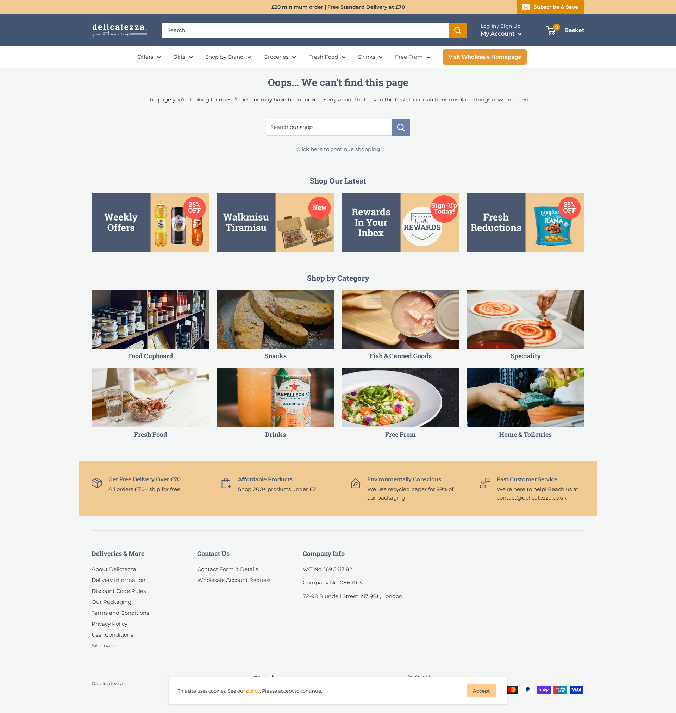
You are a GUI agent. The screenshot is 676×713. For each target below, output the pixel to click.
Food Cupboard (150, 356)
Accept (481, 691)
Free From (409, 57)
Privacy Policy (109, 623)
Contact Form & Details (227, 569)
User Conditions (112, 634)
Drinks (366, 57)
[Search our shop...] (401, 127)
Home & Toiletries (525, 434)
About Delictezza (114, 569)
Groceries (276, 57)
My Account (498, 33)
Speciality (526, 356)
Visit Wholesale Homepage (485, 57)
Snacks (275, 356)
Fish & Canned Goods (401, 356)
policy (253, 691)
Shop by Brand (224, 57)
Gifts (179, 57)
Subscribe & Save (556, 7)
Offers (145, 57)
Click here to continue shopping (338, 149)
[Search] (458, 30)
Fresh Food (323, 57)
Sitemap (103, 645)
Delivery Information (118, 580)
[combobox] (305, 30)
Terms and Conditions (120, 612)
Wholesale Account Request (234, 580)
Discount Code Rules (119, 591)
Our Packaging (111, 602)
